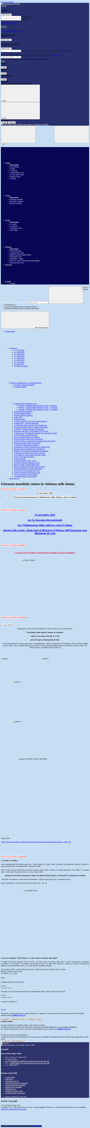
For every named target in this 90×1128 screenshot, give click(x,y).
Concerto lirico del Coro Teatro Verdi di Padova (30, 421)
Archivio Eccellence (21, 366)
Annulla (4, 122)
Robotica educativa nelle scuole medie (27, 443)
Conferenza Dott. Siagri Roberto (25, 476)
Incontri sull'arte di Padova (23, 415)
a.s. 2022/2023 (19, 352)
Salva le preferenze (18, 1041)
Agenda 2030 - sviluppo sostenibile (26, 423)
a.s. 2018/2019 (19, 360)
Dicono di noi (14, 478)
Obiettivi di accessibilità (13, 1087)
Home (85, 287)
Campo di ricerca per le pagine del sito (14, 302)
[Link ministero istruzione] (10, 4)
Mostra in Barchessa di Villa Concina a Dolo (29, 467)
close (3, 144)
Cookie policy (10, 1077)
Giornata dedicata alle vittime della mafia (28, 469)
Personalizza (6, 1019)
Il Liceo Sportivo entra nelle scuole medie (28, 439)
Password (25, 19)
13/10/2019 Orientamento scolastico (26, 445)
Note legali (9, 1079)
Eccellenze (14, 348)
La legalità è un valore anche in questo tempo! (30, 455)
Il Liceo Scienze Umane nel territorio (27, 437)
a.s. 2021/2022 (19, 354)
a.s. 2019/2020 (19, 358)
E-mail (24, 51)
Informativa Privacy (12, 1081)
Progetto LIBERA (20, 387)
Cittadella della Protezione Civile (25, 404)
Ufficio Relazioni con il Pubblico (16, 1083)
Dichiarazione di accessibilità (15, 1085)
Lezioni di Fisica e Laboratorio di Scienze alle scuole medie (34, 441)
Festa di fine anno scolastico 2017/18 (27, 470)
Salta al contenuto (7, 2)
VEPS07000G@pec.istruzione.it (29, 1063)
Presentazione (10, 304)
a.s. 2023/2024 (19, 350)
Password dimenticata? (9, 23)
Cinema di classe (20, 459)
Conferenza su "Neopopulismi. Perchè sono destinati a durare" (35, 433)
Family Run (18, 417)
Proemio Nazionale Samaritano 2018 (27, 463)
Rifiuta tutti (18, 1019)
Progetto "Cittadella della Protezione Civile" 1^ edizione (37, 409)
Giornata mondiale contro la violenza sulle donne (31, 427)
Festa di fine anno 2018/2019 (24, 457)
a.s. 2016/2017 (19, 364)
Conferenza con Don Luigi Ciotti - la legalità (29, 453)
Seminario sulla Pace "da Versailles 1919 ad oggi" (31, 431)
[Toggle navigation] (18, 134)
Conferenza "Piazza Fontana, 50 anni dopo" (29, 429)
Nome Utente (26, 17)
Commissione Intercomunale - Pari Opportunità (30, 425)
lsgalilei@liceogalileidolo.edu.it (29, 1061)
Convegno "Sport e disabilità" (24, 385)
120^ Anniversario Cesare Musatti (26, 474)
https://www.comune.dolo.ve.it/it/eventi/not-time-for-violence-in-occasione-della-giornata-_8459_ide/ (36, 842)
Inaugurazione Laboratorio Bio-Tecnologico (29, 449)
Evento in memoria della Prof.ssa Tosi (27, 472)
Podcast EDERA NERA (22, 413)
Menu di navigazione (41, 327)
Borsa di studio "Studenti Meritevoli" (27, 465)
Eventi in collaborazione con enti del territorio (21, 306)
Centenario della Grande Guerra (25, 461)
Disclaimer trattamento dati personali (13, 1109)
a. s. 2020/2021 (19, 356)
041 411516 (12, 1059)
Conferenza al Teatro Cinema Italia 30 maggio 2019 (32, 447)
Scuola (85, 289)
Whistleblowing (10, 1089)
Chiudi (4, 67)
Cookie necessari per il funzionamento (14, 1035)
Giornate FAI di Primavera (23, 411)
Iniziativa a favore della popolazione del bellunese (31, 451)
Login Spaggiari (57, 55)
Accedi (4, 6)
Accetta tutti (34, 1019)
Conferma (12, 122)
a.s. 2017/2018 (19, 362)
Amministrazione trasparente (15, 1093)
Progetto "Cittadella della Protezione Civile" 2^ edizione (37, 407)
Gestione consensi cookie (14, 1091)
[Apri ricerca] (71, 134)
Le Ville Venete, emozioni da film (25, 435)
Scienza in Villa (19, 419)
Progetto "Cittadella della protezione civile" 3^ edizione (37, 405)
